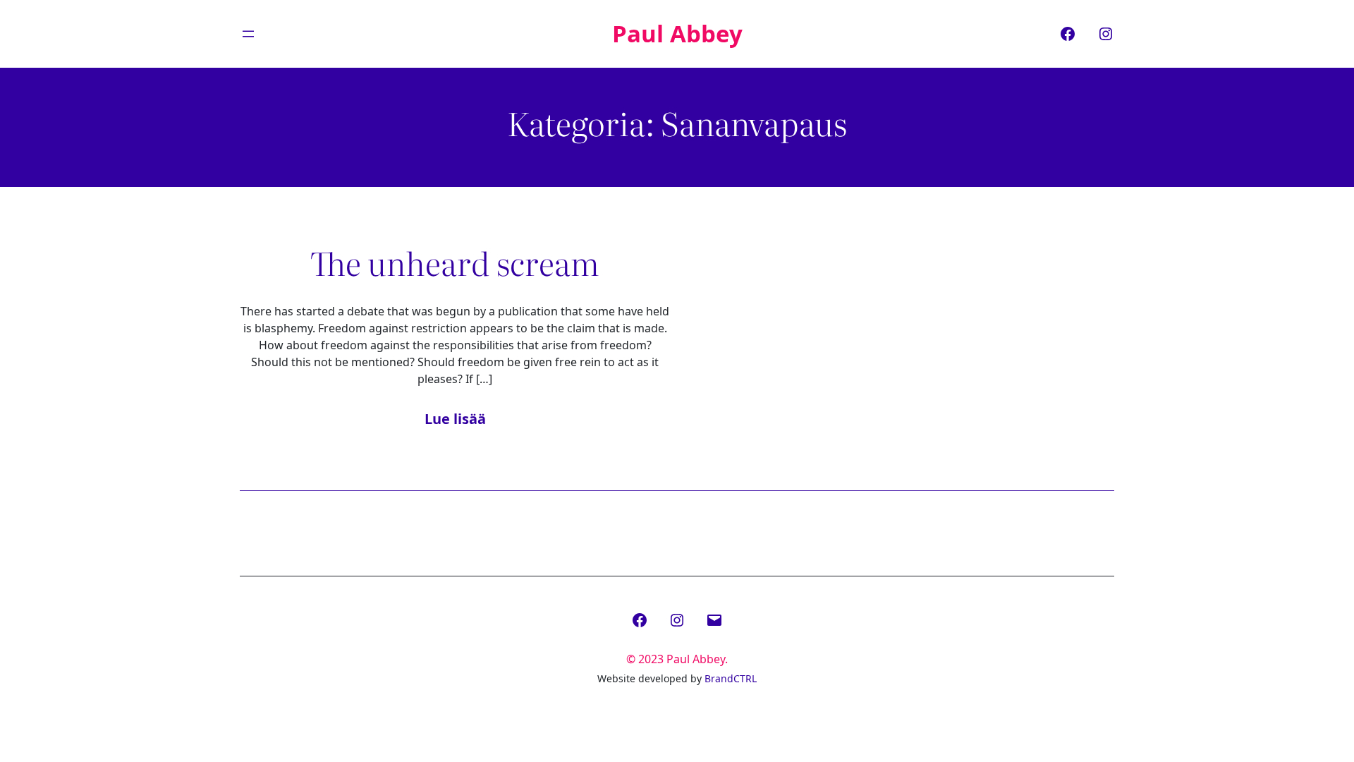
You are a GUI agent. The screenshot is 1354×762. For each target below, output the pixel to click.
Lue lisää (455, 418)
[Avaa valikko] (248, 33)
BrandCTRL (731, 678)
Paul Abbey (677, 33)
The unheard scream (454, 262)
